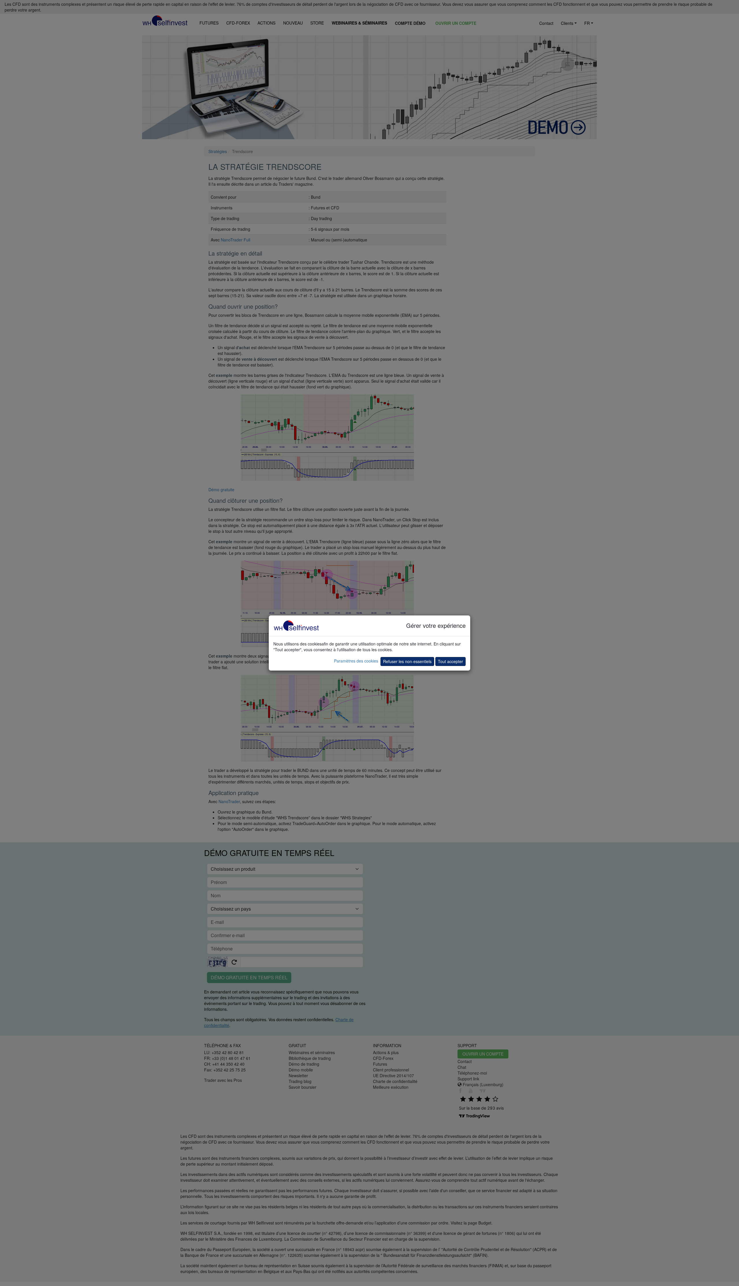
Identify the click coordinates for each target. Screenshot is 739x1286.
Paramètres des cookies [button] (356, 661)
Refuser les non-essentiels (407, 661)
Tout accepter (450, 661)
